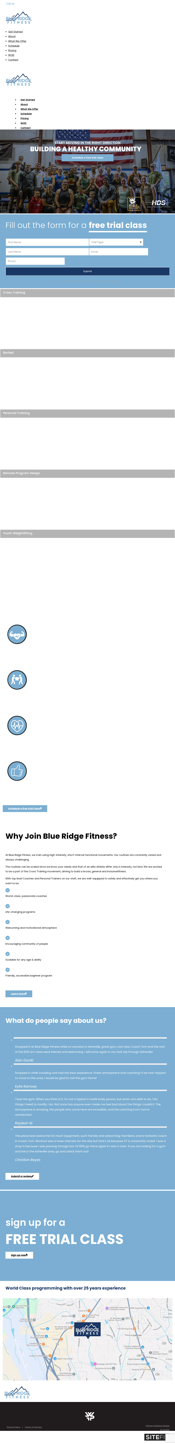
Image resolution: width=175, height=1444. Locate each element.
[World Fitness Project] (89, 1419)
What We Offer (17, 41)
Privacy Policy (13, 1427)
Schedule (13, 46)
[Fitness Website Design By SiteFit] (157, 1439)
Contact (13, 59)
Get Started (15, 31)
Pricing (12, 50)
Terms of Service (33, 1427)
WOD (11, 55)
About (12, 36)
